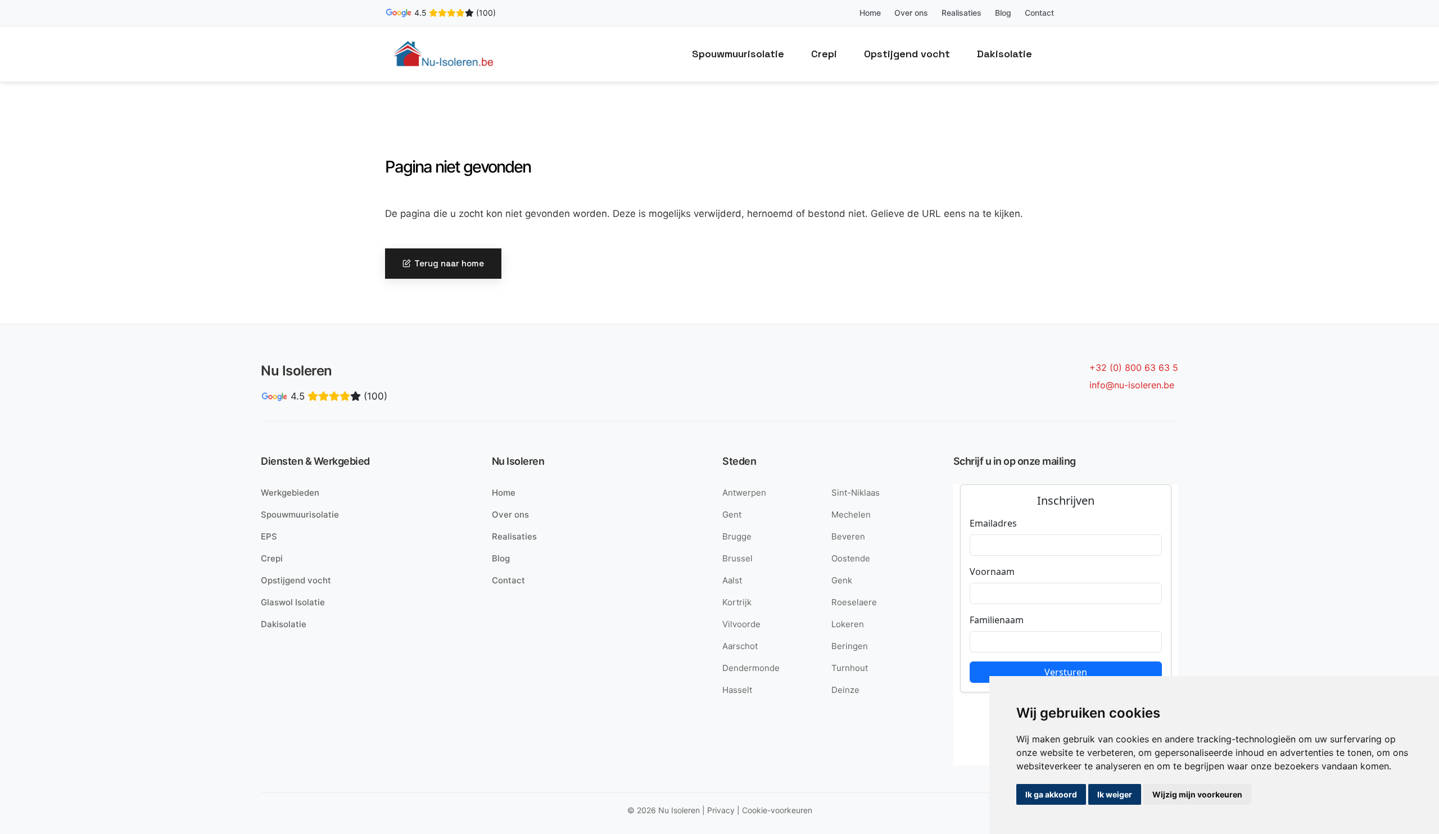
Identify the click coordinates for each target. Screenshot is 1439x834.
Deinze (845, 690)
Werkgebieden (290, 492)
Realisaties (961, 12)
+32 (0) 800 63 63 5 (1133, 367)
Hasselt (737, 690)
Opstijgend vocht (907, 53)
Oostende (850, 558)
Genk (841, 580)
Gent (731, 514)
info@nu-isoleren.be (1131, 385)
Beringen (849, 646)
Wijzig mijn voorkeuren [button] (1197, 794)
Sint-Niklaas (855, 492)
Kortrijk (737, 602)
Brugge (737, 536)
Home (870, 12)
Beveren (848, 536)
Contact (1039, 12)
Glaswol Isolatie (293, 602)
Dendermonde (751, 668)
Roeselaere (854, 602)
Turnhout (849, 668)
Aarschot (740, 646)
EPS (269, 536)
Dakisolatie (1004, 53)
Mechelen (851, 514)
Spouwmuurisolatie (738, 53)
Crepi (824, 53)
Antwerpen (744, 492)
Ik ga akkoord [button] (1051, 794)
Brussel (737, 558)
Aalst (732, 580)
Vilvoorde (741, 624)
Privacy (721, 810)
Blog (1003, 12)
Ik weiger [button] (1114, 794)
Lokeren (847, 624)
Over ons (911, 12)
